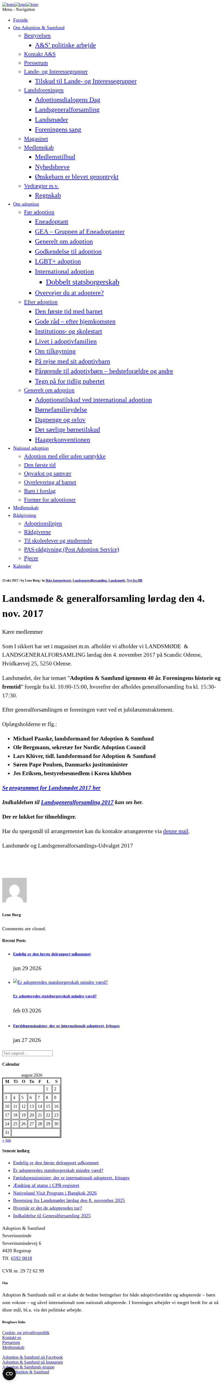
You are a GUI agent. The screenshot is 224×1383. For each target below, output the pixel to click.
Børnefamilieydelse (61, 409)
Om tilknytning (55, 351)
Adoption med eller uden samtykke (64, 456)
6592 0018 (21, 1258)
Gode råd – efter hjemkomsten (75, 321)
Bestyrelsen (37, 35)
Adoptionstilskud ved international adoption (93, 399)
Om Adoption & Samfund (38, 27)
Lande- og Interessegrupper (56, 71)
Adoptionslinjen (43, 523)
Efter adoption (41, 302)
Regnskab (48, 195)
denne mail (175, 831)
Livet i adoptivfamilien (66, 341)
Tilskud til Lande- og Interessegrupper (86, 81)
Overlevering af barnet (50, 482)
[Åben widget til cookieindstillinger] (9, 1373)
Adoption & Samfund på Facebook (32, 1357)
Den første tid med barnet (69, 311)
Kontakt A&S (40, 54)
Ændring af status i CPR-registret (46, 1185)
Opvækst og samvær (47, 473)
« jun (6, 1140)
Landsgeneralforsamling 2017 (77, 802)
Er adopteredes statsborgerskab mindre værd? (55, 996)
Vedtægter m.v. (41, 186)
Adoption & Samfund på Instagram (32, 1362)
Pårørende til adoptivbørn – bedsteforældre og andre (104, 371)
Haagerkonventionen (62, 439)
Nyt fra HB (134, 580)
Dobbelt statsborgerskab (82, 282)
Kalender (22, 566)
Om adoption (26, 204)
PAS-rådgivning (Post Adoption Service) (71, 549)
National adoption (31, 448)
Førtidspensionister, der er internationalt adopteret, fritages (66, 1025)
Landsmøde (116, 580)
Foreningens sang (58, 129)
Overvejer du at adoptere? (69, 292)
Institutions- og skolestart (68, 331)
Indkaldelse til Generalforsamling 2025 (52, 1215)
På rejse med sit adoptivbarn (72, 361)
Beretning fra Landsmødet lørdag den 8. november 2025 (69, 1200)
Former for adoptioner (50, 499)
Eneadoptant (51, 221)
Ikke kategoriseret (58, 580)
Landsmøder (51, 119)
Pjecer (31, 558)
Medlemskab (39, 147)
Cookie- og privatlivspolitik (25, 1332)
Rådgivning (24, 515)
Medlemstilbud (55, 156)
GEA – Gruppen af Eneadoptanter (80, 231)
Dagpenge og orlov (60, 419)
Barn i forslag (40, 491)
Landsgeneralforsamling (67, 109)
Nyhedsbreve (52, 166)
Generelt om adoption (64, 241)
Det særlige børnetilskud (67, 429)
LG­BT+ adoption (58, 261)
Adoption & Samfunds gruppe (28, 1367)
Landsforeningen (44, 90)
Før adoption (39, 212)
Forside (20, 20)
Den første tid (40, 465)
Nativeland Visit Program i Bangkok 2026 (55, 1193)
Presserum (36, 63)
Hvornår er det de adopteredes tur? (47, 1208)
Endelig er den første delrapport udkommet (52, 954)
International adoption (64, 271)
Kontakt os (11, 1337)
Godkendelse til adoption (68, 251)
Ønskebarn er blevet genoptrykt (77, 176)
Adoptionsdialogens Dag (67, 99)
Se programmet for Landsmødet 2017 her (51, 787)
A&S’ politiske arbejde (65, 45)
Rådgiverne (37, 532)
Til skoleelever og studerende (58, 540)
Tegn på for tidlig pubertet (70, 381)
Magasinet (36, 138)
